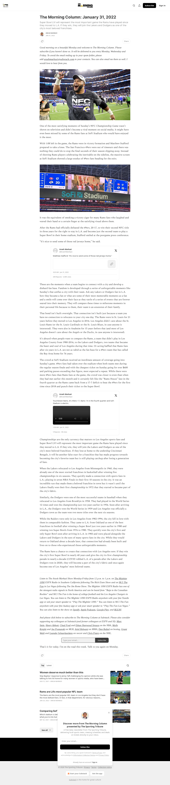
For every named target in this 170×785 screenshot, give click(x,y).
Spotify (76, 609)
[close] (109, 713)
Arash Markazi (51, 33)
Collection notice (105, 767)
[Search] (133, 5)
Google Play (103, 609)
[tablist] (46, 665)
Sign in (162, 5)
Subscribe (149, 5)
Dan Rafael (104, 629)
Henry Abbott (52, 625)
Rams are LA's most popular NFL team (61, 691)
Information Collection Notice (84, 755)
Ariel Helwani (81, 629)
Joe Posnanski (58, 629)
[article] (85, 678)
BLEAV (117, 609)
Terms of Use (97, 753)
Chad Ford (65, 625)
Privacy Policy (104, 755)
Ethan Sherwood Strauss (87, 625)
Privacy (87, 767)
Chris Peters (93, 633)
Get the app (97, 773)
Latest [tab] (49, 665)
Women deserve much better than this (61, 672)
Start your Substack (78, 773)
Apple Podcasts (88, 609)
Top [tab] (42, 665)
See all (45, 730)
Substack (72, 780)
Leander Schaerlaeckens (61, 633)
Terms (93, 767)
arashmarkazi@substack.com (59, 59)
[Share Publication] (139, 5)
